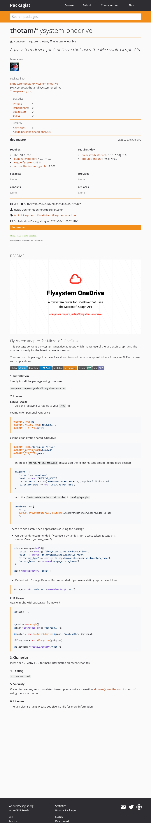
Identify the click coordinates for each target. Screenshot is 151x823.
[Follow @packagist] (131, 807)
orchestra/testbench (94, 155)
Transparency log (20, 91)
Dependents (20, 108)
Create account (110, 5)
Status (59, 816)
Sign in (133, 5)
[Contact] (123, 807)
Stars (16, 115)
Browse (69, 5)
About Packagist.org (21, 806)
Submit (87, 5)
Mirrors (13, 821)
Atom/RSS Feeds (19, 810)
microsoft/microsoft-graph (29, 166)
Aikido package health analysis (32, 132)
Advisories (19, 128)
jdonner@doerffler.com (108, 689)
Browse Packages (65, 810)
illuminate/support (25, 158)
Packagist (20, 5)
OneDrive (44, 215)
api (17, 215)
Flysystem (28, 215)
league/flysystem (23, 162)
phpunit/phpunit (92, 158)
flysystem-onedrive (64, 215)
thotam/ (23, 30)
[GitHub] (139, 807)
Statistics (60, 806)
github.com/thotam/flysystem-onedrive (34, 83)
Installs (17, 104)
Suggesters (20, 111)
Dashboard (62, 821)
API (11, 816)
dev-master (18, 227)
